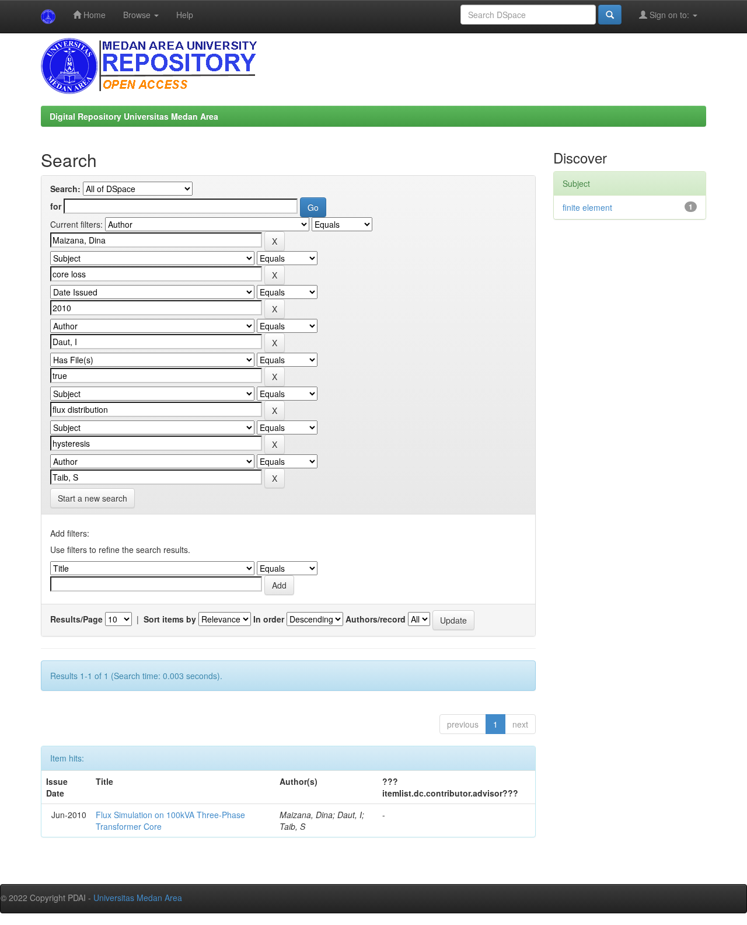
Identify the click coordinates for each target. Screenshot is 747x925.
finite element (587, 207)
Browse (138, 14)
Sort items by (170, 619)
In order (268, 619)
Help (184, 14)
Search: (65, 188)
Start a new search (92, 498)
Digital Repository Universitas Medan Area (134, 116)
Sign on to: (669, 14)
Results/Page (76, 619)
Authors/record (375, 619)
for (55, 206)
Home (93, 14)
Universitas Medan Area (137, 897)
